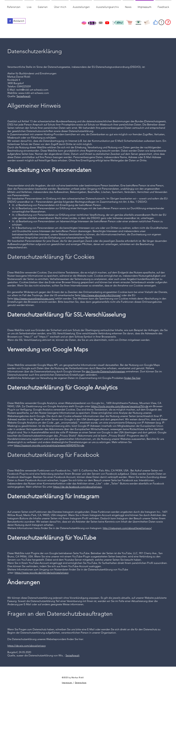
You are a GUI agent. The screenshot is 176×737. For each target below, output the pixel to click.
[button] (163, 7)
